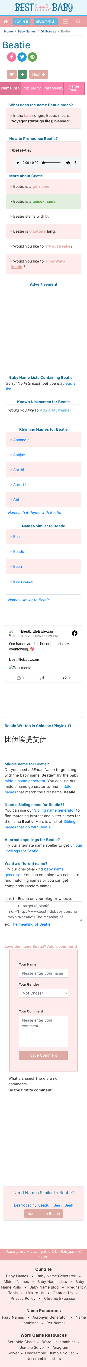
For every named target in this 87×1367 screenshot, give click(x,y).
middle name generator (25, 780)
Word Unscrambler (58, 1341)
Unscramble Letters (43, 1358)
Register (44, 22)
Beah (17, 566)
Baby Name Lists (52, 1281)
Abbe (18, 499)
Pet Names (55, 1323)
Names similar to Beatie (29, 599)
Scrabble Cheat (21, 1341)
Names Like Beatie (43, 1213)
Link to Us (35, 1292)
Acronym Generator (49, 1317)
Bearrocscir (23, 581)
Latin (28, 115)
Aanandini (21, 439)
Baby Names (27, 31)
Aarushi (19, 484)
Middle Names (16, 1281)
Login (20, 22)
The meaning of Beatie (30, 924)
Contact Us (63, 1292)
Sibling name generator (54, 810)
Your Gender (29, 984)
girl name (40, 186)
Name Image (74, 88)
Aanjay (19, 454)
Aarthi (18, 469)
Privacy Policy (23, 1298)
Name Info (10, 88)
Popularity (32, 88)
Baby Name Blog (44, 1287)
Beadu (18, 551)
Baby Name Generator (56, 1276)
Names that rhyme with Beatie (34, 512)
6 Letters (37, 231)
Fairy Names (13, 1317)
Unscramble (35, 1353)
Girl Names (48, 31)
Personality (53, 88)
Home (8, 31)
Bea (16, 536)
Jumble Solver (32, 1347)
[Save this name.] (12, 74)
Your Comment (31, 1011)
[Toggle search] (78, 21)
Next (37, 74)
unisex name (44, 201)
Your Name (27, 964)
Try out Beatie (58, 246)
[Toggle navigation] (65, 21)
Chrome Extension (60, 1298)
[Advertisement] (43, 331)
